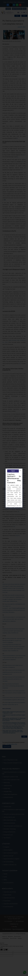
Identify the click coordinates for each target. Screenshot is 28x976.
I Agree (13, 471)
